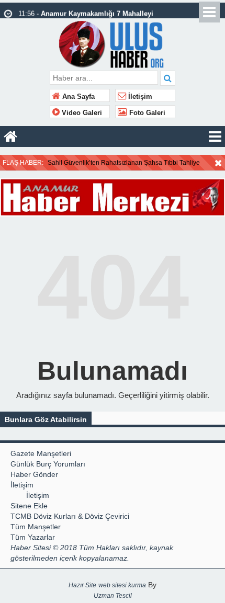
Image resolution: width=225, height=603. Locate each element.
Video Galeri (81, 113)
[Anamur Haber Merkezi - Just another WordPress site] (113, 43)
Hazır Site (82, 585)
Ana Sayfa (77, 96)
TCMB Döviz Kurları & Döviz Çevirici (69, 516)
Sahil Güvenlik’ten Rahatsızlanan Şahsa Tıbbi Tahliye (124, 162)
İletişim (139, 96)
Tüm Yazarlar (32, 537)
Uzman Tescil (113, 595)
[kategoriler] (215, 136)
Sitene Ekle (29, 506)
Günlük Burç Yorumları (47, 464)
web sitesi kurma (122, 585)
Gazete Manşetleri (40, 453)
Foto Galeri (146, 113)
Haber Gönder (34, 474)
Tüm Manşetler (35, 526)
